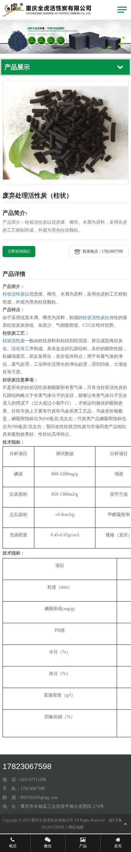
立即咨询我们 (19, 251)
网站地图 (76, 827)
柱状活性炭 (14, 294)
